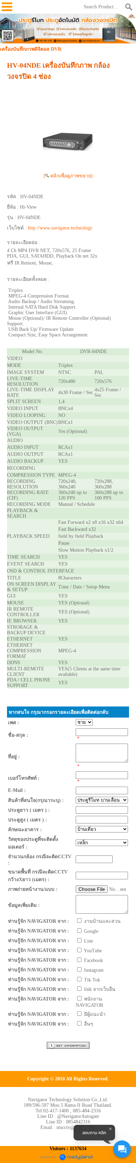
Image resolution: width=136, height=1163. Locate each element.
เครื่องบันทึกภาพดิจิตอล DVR (30, 49)
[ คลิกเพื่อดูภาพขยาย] (68, 175)
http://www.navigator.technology (60, 228)
